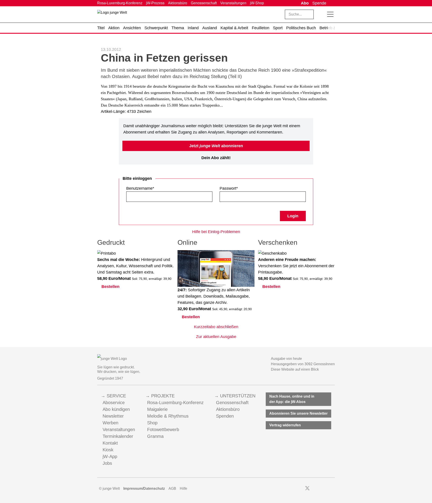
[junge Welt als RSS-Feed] (333, 488)
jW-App (110, 456)
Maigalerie (157, 409)
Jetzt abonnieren (216, 146)
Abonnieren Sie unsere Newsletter (298, 413)
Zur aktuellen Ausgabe (216, 336)
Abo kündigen (116, 409)
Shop (152, 422)
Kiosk (108, 449)
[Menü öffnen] (330, 14)
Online (187, 242)
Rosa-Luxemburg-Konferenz (119, 3)
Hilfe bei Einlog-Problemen (216, 231)
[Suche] (320, 14)
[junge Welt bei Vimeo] (326, 488)
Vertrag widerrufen (285, 425)
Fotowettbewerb (163, 429)
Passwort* (229, 188)
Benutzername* (140, 188)
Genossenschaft (204, 3)
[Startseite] (112, 15)
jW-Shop (257, 3)
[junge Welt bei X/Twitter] (307, 488)
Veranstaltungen (233, 3)
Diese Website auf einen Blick (295, 369)
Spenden (225, 416)
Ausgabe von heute (286, 359)
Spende (319, 3)
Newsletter (113, 416)
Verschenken (277, 242)
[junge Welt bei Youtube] (320, 488)
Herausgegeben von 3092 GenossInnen (303, 364)
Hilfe (183, 488)
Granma (155, 436)
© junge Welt (109, 488)
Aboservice (114, 402)
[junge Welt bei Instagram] (314, 488)
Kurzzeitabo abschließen (216, 327)
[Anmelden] (331, 3)
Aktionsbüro (177, 3)
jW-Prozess (155, 3)
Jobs (107, 463)
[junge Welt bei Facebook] (300, 488)
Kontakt (110, 443)
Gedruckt (111, 242)
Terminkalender (118, 436)
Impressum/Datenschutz (144, 488)
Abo (305, 3)
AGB (172, 488)
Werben (110, 422)
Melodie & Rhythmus (168, 416)
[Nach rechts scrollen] (331, 28)
